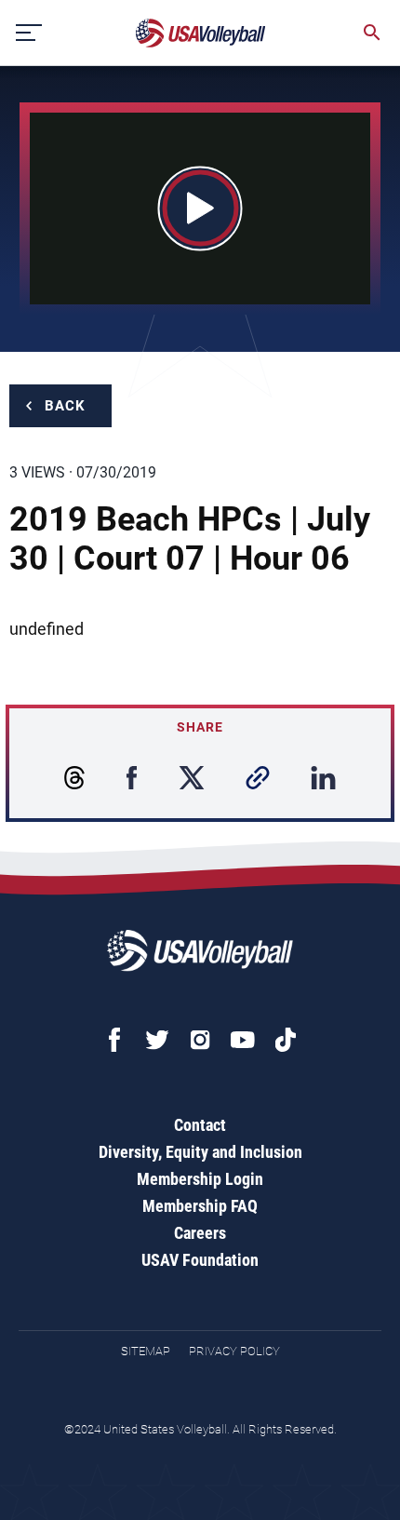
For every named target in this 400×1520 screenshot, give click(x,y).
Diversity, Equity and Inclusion (200, 1152)
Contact (200, 1125)
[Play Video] (200, 208)
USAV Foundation (200, 1260)
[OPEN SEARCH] (372, 32)
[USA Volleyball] (201, 33)
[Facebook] (114, 1039)
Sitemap (145, 1351)
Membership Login (200, 1179)
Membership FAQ (200, 1206)
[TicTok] (285, 1039)
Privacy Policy (234, 1351)
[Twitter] (157, 1039)
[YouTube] (243, 1039)
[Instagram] (200, 1039)
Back (65, 405)
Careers (200, 1233)
